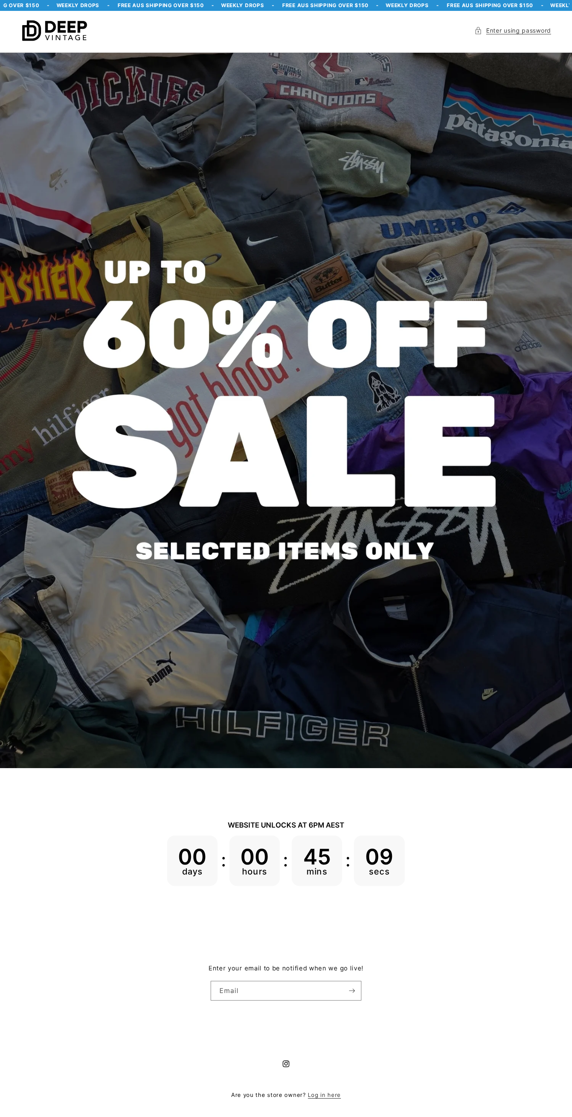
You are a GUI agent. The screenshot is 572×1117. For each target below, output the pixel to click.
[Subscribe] (352, 991)
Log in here (324, 1094)
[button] (512, 30)
